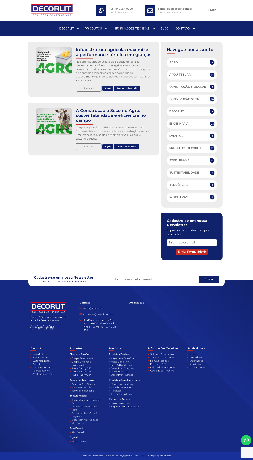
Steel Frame (179, 160)
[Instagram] (39, 327)
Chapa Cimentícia (81, 361)
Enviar (209, 279)
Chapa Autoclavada (82, 358)
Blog (164, 28)
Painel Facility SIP (81, 375)
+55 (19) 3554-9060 (121, 8)
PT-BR (211, 10)
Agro (108, 88)
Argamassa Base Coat (123, 358)
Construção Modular (187, 87)
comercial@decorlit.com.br (175, 8)
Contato (183, 28)
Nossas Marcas (40, 357)
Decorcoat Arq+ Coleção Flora (85, 408)
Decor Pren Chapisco (122, 368)
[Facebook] (33, 327)
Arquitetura (180, 74)
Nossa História (40, 354)
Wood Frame (179, 197)
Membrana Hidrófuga (122, 384)
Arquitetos (195, 364)
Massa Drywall (79, 441)
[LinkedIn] (45, 327)
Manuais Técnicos (159, 361)
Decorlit (66, 28)
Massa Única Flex (120, 361)
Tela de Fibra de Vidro (122, 394)
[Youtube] (51, 327)
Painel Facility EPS (82, 368)
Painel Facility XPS (82, 371)
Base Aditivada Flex (121, 365)
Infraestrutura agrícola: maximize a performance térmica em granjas (113, 52)
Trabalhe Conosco (42, 367)
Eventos (176, 136)
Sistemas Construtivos (162, 354)
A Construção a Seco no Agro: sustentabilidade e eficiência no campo (111, 115)
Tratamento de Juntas (162, 357)
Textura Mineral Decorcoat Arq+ (86, 402)
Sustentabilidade (184, 172)
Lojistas (193, 354)
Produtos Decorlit (127, 88)
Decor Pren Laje (119, 371)
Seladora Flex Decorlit (84, 384)
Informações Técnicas (131, 28)
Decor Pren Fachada (122, 375)
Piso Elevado (78, 432)
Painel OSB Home (121, 387)
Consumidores (197, 367)
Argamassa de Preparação (125, 406)
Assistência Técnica (42, 374)
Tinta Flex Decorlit (81, 387)
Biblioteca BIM (158, 364)
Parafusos (116, 390)
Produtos (93, 28)
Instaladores (195, 357)
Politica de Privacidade (92, 455)
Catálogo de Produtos (162, 370)
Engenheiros (196, 361)
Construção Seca (126, 146)
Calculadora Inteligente (162, 367)
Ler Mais (89, 88)
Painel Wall (78, 365)
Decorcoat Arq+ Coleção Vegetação (85, 415)
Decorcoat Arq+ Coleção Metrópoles (85, 421)
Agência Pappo (164, 455)
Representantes (41, 370)
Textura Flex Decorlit (83, 390)
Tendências (178, 185)
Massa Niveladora (120, 403)
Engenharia (178, 123)
